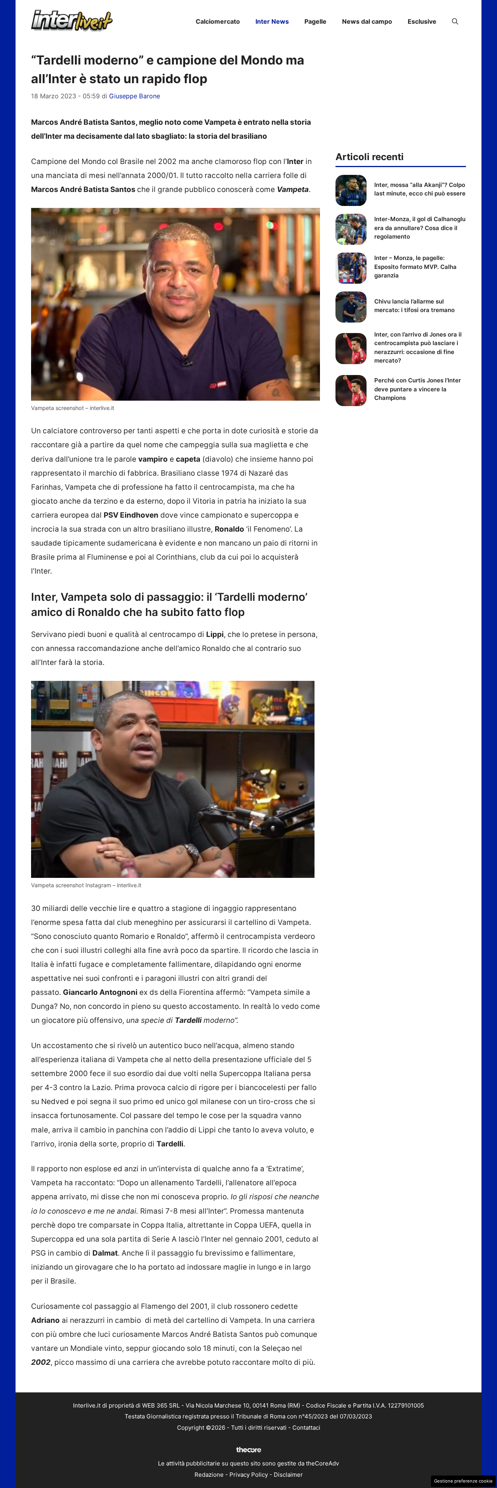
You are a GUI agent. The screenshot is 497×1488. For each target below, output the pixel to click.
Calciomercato (218, 21)
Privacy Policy (248, 1474)
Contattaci (306, 1427)
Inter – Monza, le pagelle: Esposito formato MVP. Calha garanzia (415, 266)
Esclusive (422, 21)
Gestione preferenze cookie (463, 1481)
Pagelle (315, 21)
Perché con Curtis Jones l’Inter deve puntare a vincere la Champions (417, 389)
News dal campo (367, 21)
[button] (455, 21)
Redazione (209, 1474)
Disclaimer (288, 1474)
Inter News (272, 21)
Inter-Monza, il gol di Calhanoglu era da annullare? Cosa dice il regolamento (420, 227)
